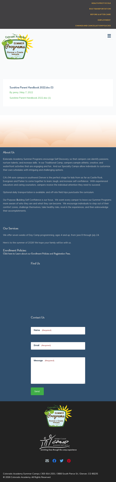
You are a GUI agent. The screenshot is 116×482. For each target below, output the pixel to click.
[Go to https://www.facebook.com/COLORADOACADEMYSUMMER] (54, 460)
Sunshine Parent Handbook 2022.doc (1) (30, 97)
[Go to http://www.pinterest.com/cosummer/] (68, 460)
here (10, 253)
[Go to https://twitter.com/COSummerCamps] (61, 460)
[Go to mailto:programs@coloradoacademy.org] (47, 460)
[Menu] (109, 36)
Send (37, 391)
